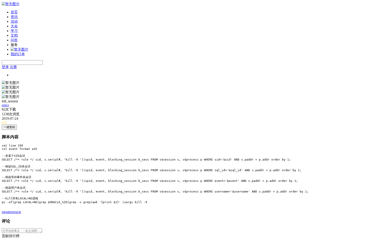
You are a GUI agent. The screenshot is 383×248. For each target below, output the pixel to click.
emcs (5, 105)
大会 (14, 26)
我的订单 (18, 54)
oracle (17, 212)
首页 (14, 12)
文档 (14, 35)
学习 (14, 31)
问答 (14, 40)
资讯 (14, 17)
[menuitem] (196, 12)
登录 (5, 67)
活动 (14, 21)
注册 (13, 67)
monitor (7, 212)
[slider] (191, 123)
